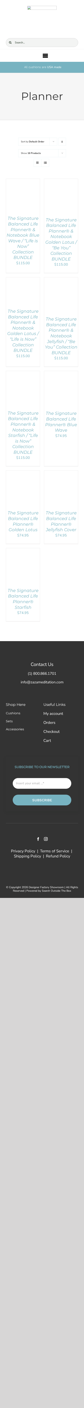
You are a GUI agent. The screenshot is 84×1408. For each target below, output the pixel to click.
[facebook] (38, 839)
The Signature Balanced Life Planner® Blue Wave (61, 422)
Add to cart (20, 193)
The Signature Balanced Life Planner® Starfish (23, 599)
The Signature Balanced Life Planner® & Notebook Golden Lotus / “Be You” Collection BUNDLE (61, 239)
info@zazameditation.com (42, 682)
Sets (9, 721)
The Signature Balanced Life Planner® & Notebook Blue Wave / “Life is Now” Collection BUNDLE (23, 238)
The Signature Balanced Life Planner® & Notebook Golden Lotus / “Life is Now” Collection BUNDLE (23, 331)
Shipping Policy (27, 856)
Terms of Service (54, 851)
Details (15, 197)
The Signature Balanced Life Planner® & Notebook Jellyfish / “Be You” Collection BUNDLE (61, 335)
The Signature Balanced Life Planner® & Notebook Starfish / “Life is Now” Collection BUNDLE (23, 433)
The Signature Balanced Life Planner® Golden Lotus (23, 521)
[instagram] (46, 839)
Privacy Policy (23, 851)
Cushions (13, 713)
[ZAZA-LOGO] (42, 7)
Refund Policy (58, 856)
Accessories (15, 729)
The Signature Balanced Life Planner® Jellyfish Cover (61, 521)
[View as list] (45, 163)
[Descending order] (62, 142)
